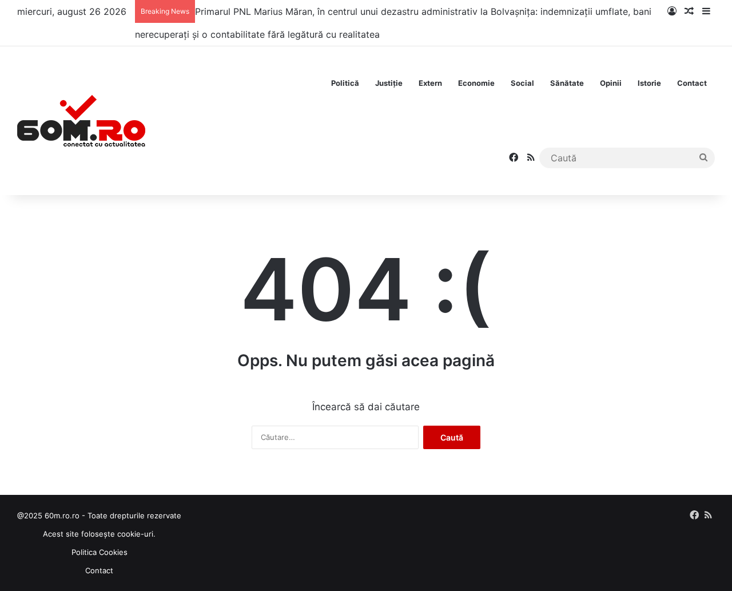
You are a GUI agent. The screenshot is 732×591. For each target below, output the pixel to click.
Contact (692, 83)
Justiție (389, 83)
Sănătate (567, 83)
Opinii (611, 83)
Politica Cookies (99, 552)
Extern (430, 83)
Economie (476, 83)
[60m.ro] (81, 120)
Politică (345, 83)
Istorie (649, 83)
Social (522, 83)
